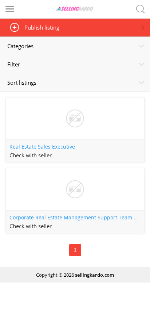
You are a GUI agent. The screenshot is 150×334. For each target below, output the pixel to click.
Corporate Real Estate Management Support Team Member (76, 217)
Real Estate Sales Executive (42, 146)
